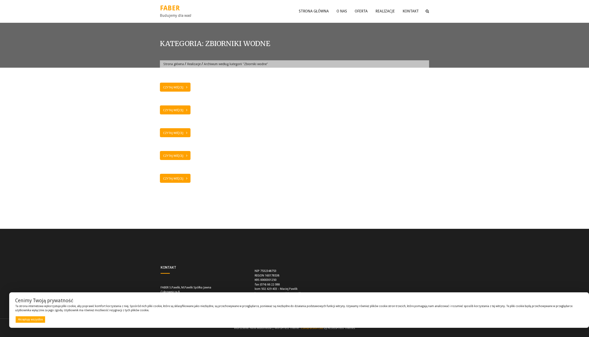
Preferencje (574, 319)
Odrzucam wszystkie (305, 319)
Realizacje (385, 11)
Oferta (361, 11)
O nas (342, 11)
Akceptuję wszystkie (30, 319)
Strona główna (314, 11)
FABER (170, 8)
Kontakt (411, 11)
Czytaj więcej (173, 87)
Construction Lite (312, 328)
